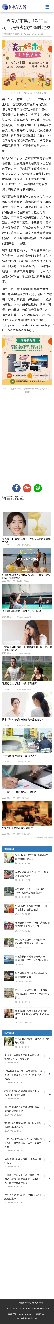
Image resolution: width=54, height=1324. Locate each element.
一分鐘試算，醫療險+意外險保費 (19, 792)
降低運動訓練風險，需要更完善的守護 (21, 611)
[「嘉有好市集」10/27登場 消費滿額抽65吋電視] (16, 488)
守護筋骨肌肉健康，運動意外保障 (19, 683)
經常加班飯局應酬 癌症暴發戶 (17, 828)
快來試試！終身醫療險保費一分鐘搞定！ (23, 719)
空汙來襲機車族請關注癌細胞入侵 (19, 756)
